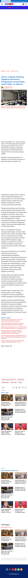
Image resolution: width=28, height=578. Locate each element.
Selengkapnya (13, 559)
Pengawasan (5, 382)
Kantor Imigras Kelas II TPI (8, 379)
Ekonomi (22, 74)
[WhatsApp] (18, 569)
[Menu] (2, 4)
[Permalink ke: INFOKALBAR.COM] (2, 87)
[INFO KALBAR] (9, 4)
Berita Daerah (8, 74)
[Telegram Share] (22, 387)
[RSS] (21, 569)
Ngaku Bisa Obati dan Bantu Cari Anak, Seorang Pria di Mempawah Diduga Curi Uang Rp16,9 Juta (13, 327)
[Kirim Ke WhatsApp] (25, 387)
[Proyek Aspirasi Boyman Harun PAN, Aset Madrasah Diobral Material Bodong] (7, 397)
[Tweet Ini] (16, 387)
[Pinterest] (13, 569)
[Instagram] (15, 569)
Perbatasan (14, 382)
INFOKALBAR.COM (8, 87)
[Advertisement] (14, 24)
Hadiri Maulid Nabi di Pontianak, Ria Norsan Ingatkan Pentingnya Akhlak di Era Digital (12, 324)
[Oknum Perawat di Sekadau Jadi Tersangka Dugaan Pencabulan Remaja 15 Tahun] (21, 426)
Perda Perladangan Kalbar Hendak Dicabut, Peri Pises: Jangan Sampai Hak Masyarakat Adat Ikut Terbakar (13, 337)
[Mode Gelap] (23, 4)
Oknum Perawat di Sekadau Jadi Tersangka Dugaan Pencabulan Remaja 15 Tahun (12, 341)
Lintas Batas (21, 379)
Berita (2, 74)
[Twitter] (10, 569)
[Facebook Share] (13, 387)
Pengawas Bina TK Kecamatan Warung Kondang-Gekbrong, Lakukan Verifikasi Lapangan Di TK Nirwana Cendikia (11, 332)
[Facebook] (7, 569)
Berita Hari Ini (15, 74)
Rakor (20, 382)
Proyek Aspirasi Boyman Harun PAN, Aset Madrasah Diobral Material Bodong (11, 320)
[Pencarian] (26, 4)
